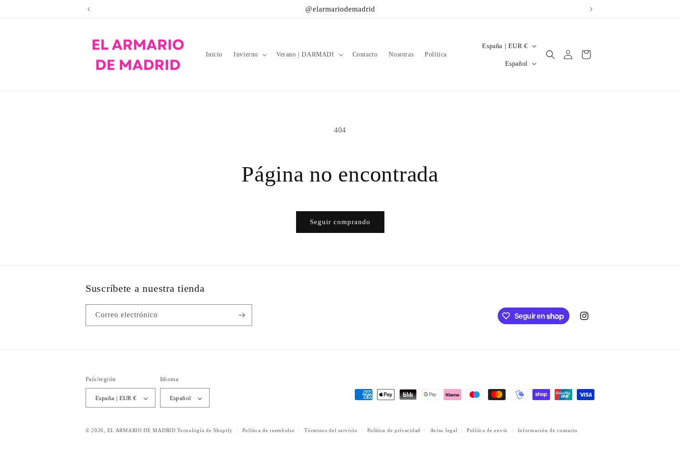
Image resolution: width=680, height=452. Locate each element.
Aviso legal (443, 430)
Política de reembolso (268, 430)
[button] (249, 54)
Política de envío (487, 430)
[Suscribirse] (241, 315)
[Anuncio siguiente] (591, 9)
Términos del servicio (331, 430)
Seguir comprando (340, 222)
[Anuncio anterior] (89, 9)
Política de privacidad (393, 430)
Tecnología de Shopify (205, 430)
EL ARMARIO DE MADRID (142, 430)
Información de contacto (548, 430)
